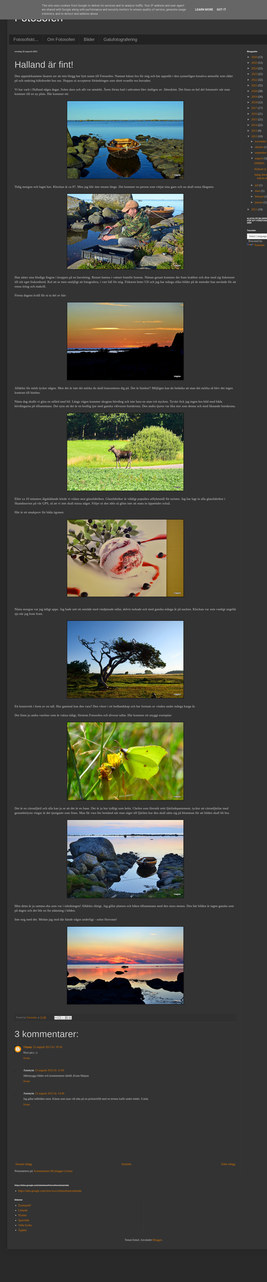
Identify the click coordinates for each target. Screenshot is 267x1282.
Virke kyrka (25, 1225)
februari (259, 196)
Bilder (89, 39)
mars (258, 190)
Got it (221, 9)
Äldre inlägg (228, 1164)
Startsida (126, 1164)
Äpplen (22, 1230)
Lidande (23, 1210)
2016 (254, 113)
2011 (254, 209)
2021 (254, 85)
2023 (254, 73)
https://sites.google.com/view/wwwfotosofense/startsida (50, 1190)
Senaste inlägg (23, 1164)
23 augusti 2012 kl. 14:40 (49, 1093)
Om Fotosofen (61, 39)
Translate (259, 245)
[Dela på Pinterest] (70, 1018)
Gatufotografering (120, 39)
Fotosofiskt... (25, 39)
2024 (254, 68)
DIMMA (259, 163)
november (261, 141)
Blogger (157, 1239)
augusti (259, 158)
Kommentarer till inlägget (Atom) (53, 1171)
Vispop (27, 1047)
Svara (26, 1058)
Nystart (22, 1215)
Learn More (204, 9)
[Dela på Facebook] (66, 1018)
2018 (254, 102)
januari (259, 202)
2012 (254, 136)
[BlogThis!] (59, 1018)
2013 (254, 130)
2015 (254, 119)
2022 (254, 79)
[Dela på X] (63, 1018)
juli (257, 185)
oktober (259, 147)
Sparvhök (23, 1220)
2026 (254, 57)
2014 (254, 125)
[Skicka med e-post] (56, 1018)
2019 (254, 96)
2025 (254, 62)
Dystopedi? (24, 1205)
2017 (254, 107)
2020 (254, 91)
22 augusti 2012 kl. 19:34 (47, 1047)
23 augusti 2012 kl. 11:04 (49, 1070)
